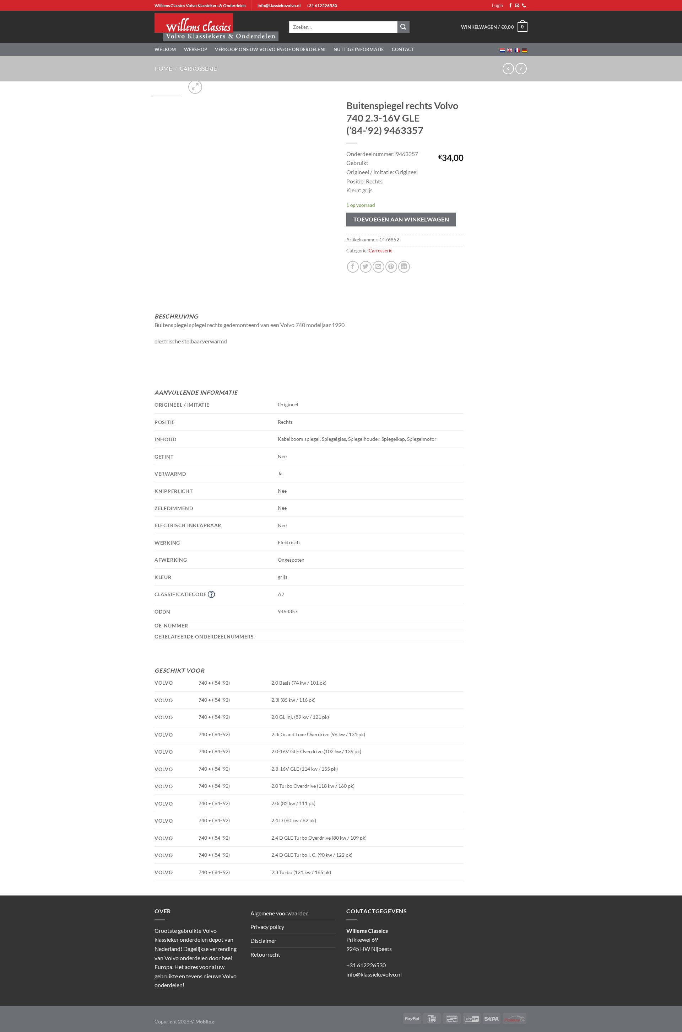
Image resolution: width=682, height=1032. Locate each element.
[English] (510, 49)
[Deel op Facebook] (353, 267)
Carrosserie (198, 68)
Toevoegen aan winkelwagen (401, 219)
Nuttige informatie (359, 49)
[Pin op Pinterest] (391, 267)
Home (163, 68)
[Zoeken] (403, 27)
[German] (524, 49)
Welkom (165, 49)
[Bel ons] (524, 5)
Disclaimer (263, 940)
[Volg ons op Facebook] (510, 5)
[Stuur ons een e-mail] (517, 5)
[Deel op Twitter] (366, 267)
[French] (517, 49)
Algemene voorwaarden (279, 913)
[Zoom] (195, 87)
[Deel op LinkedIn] (404, 267)
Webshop (195, 49)
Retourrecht (265, 954)
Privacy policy (267, 926)
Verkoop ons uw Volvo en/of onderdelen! (270, 49)
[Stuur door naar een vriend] (378, 267)
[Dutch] (502, 49)
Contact (403, 49)
